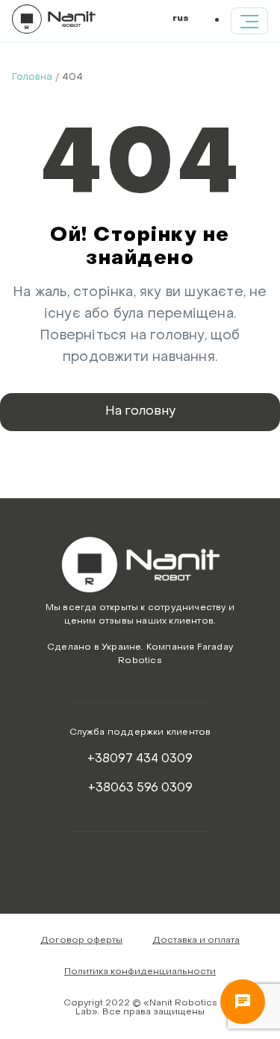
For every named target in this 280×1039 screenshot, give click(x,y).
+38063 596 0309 (140, 788)
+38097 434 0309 (140, 759)
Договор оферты (81, 940)
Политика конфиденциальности (140, 971)
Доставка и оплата (196, 940)
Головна (32, 77)
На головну (140, 412)
